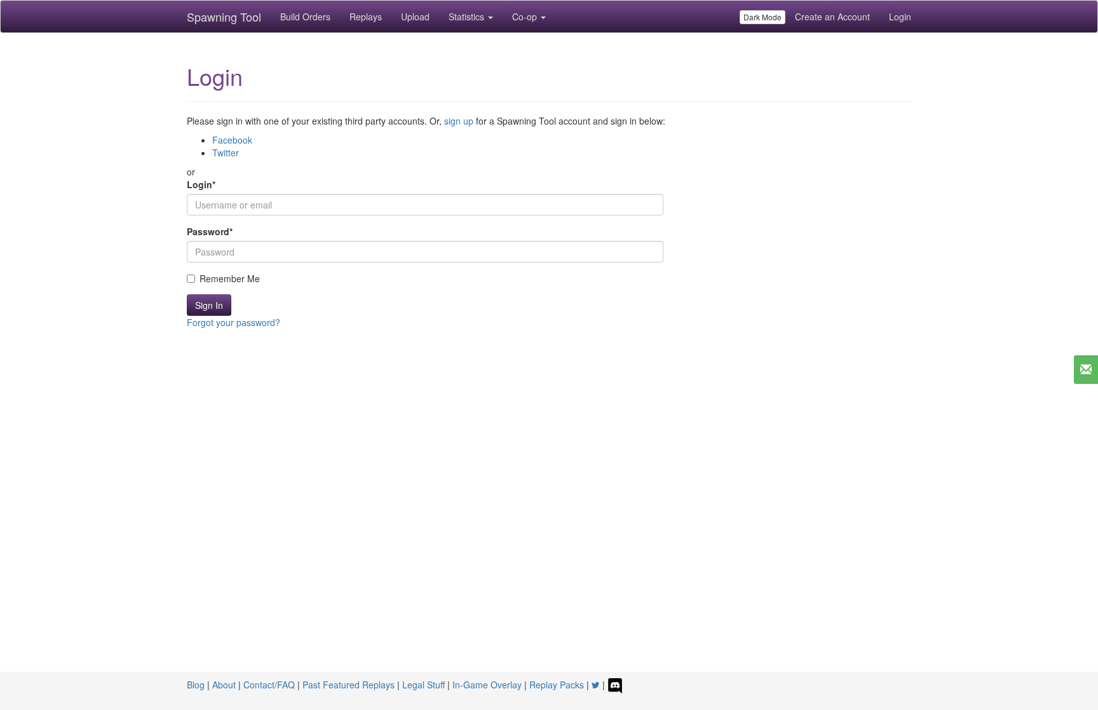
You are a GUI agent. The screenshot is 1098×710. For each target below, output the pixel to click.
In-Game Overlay (487, 684)
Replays (365, 16)
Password (210, 231)
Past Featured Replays (348, 684)
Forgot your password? (233, 322)
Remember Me (230, 278)
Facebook (232, 139)
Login (900, 16)
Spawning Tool (224, 16)
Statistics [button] (468, 16)
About (224, 684)
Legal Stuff (423, 684)
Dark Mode (762, 16)
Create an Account (832, 16)
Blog (196, 684)
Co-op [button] (525, 16)
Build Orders (305, 16)
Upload (415, 16)
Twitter (225, 152)
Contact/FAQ (269, 684)
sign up (458, 120)
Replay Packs (556, 684)
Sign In (209, 305)
